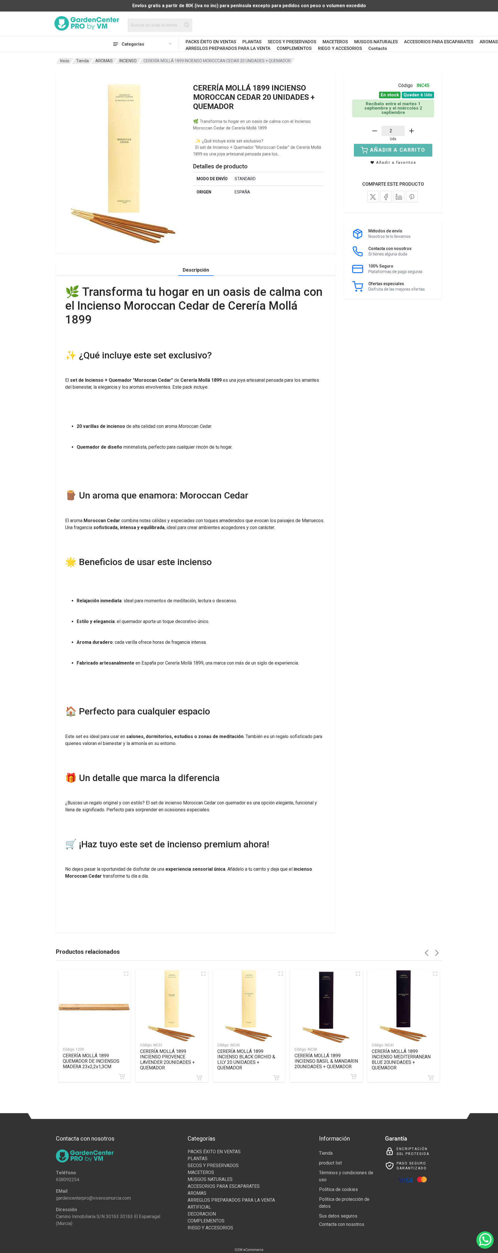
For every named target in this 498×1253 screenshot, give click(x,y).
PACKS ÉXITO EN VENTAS (211, 41)
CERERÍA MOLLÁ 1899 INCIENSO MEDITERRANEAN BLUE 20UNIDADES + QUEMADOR (401, 1059)
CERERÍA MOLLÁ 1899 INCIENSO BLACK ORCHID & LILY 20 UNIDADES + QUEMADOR (246, 1059)
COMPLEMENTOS (294, 48)
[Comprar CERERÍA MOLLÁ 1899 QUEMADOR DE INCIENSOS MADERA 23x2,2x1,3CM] (122, 1076)
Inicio (64, 61)
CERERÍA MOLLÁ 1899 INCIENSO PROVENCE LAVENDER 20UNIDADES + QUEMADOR (167, 1059)
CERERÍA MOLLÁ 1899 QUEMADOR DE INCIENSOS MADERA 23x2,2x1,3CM (91, 1061)
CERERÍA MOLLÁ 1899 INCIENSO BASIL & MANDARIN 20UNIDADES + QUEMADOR (326, 1061)
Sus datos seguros (338, 1216)
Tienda (82, 61)
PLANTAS (251, 41)
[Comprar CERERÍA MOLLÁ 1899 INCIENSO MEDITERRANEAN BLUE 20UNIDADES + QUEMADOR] (431, 1078)
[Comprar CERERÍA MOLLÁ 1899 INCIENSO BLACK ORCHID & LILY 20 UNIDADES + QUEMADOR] (276, 1078)
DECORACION (202, 1214)
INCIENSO (128, 61)
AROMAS (104, 61)
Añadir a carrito (397, 150)
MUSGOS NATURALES (376, 41)
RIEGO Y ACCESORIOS (340, 48)
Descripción (196, 270)
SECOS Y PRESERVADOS (292, 41)
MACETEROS (335, 41)
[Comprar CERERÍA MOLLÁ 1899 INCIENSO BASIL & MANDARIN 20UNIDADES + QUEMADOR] (353, 1076)
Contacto (377, 48)
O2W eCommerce (249, 1250)
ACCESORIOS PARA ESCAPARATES (438, 41)
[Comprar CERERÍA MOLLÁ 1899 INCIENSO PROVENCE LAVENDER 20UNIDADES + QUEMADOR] (199, 1078)
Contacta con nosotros (341, 1224)
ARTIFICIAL (199, 1207)
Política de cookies (338, 1189)
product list (330, 1163)
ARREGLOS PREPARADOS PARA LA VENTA (228, 48)
